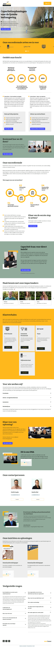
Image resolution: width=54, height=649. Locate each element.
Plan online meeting (6, 29)
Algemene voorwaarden (23, 645)
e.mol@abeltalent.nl (36, 494)
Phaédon (5, 301)
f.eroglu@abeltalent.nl (15, 494)
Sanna (38, 301)
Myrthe (21, 301)
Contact (17, 499)
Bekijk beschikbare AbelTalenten (37, 128)
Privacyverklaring (29, 645)
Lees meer (8, 347)
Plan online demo (8, 128)
